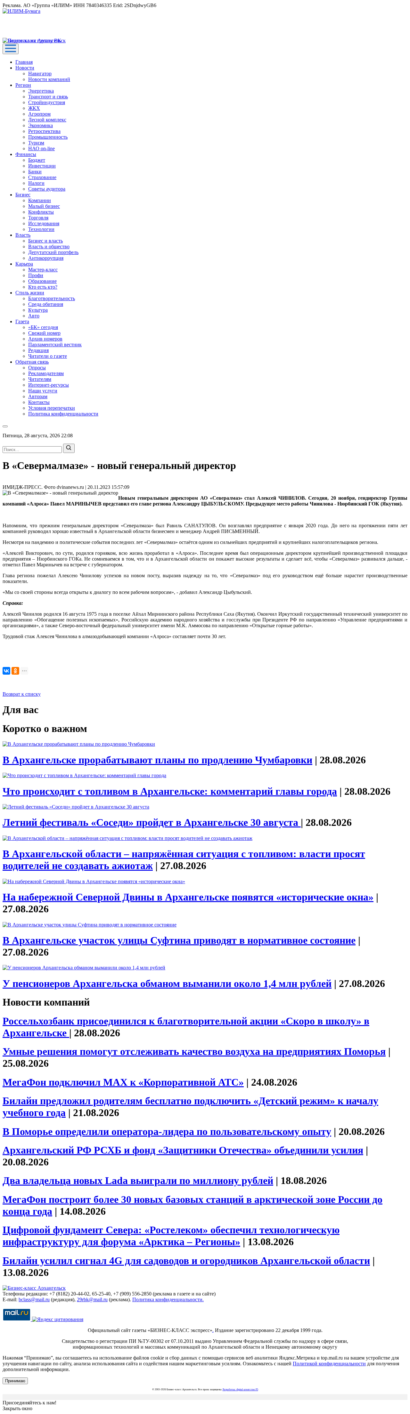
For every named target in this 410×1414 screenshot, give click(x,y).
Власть (22, 235)
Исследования (43, 223)
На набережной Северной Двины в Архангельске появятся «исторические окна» (188, 897)
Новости (24, 67)
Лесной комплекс (47, 119)
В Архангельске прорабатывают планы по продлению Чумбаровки (157, 760)
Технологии (41, 229)
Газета (22, 321)
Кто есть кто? (42, 287)
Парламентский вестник (55, 344)
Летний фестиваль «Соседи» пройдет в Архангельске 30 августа (152, 822)
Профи (35, 275)
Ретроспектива (44, 131)
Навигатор (40, 73)
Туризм (36, 142)
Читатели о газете (47, 356)
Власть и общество (49, 246)
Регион (23, 85)
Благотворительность (51, 298)
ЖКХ (34, 108)
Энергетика (41, 91)
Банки (35, 171)
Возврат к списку (22, 694)
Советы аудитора (46, 189)
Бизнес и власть (45, 240)
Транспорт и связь (48, 96)
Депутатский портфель (53, 252)
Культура (38, 310)
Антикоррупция (45, 258)
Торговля (38, 217)
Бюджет (36, 160)
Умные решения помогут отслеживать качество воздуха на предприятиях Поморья (194, 1051)
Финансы (25, 154)
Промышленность (48, 137)
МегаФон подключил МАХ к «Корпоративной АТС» (123, 1082)
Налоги (36, 183)
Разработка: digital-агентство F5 (240, 1389)
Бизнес (22, 194)
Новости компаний (49, 79)
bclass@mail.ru (34, 1299)
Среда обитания (45, 304)
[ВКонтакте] (6, 671)
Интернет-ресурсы (48, 385)
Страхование (42, 177)
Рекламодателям (46, 373)
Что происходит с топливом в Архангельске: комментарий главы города (170, 791)
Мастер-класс (43, 269)
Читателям (39, 379)
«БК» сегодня (43, 327)
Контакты (39, 402)
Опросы (37, 367)
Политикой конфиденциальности (329, 1363)
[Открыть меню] (11, 49)
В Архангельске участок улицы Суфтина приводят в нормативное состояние (179, 940)
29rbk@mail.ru (92, 1299)
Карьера (24, 264)
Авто (33, 315)
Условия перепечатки (51, 408)
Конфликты (41, 212)
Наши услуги (42, 390)
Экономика (40, 125)
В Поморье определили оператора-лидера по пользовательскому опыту (167, 1131)
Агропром (39, 114)
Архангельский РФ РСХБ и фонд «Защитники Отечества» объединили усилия (183, 1150)
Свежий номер (44, 333)
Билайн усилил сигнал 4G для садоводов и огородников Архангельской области (186, 1260)
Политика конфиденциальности (63, 413)
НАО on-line (41, 148)
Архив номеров (45, 338)
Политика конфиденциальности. (168, 1299)
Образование (42, 281)
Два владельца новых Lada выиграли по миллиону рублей (138, 1180)
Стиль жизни (29, 292)
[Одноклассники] (15, 671)
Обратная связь (32, 362)
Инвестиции (42, 166)
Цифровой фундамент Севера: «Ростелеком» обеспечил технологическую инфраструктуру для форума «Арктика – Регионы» (171, 1235)
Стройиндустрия (46, 102)
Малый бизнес (44, 206)
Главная (24, 62)
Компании (39, 200)
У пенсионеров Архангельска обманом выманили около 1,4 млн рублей (167, 983)
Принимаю (15, 1380)
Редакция (38, 350)
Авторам (37, 396)
